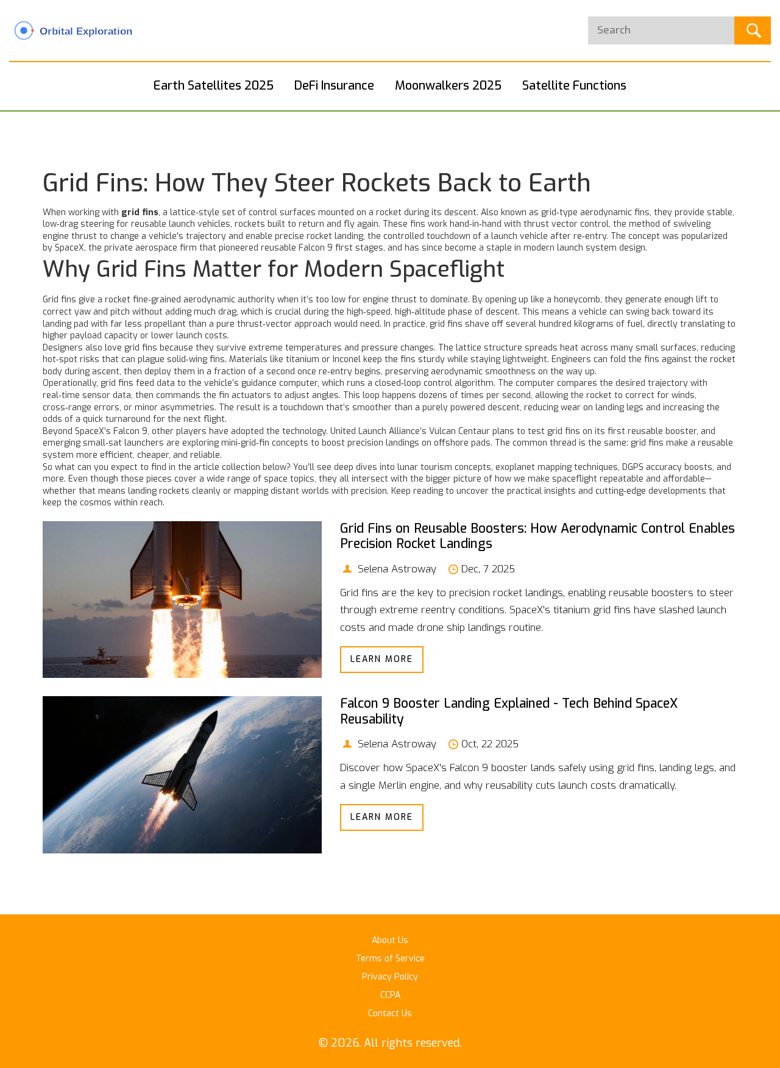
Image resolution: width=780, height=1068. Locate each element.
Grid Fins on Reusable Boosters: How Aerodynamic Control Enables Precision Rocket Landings (537, 536)
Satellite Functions (574, 85)
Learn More (381, 659)
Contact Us (390, 1013)
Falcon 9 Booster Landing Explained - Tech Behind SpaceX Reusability (509, 711)
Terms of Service (390, 958)
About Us (390, 940)
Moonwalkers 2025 (448, 85)
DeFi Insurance (334, 85)
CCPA (390, 995)
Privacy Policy (390, 977)
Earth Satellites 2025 (214, 85)
